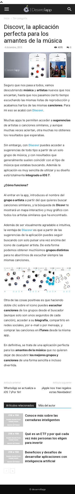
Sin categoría (20, 18)
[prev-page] (6, 471)
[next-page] (12, 471)
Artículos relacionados (20, 405)
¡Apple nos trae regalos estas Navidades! (56, 390)
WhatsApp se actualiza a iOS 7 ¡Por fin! (20, 390)
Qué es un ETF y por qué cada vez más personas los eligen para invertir (47, 438)
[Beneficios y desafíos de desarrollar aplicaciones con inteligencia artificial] (13, 456)
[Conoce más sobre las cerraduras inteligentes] (13, 420)
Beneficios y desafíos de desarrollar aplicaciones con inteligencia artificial (46, 456)
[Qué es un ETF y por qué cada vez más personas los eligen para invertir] (13, 438)
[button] (6, 9)
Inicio (6, 18)
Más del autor (46, 405)
